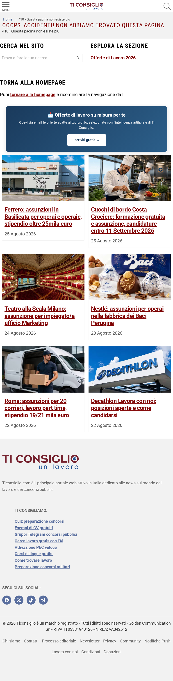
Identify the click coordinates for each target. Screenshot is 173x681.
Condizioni (90, 651)
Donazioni (112, 651)
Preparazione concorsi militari (42, 566)
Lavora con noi (65, 651)
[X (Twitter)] (18, 600)
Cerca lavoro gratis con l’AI (39, 540)
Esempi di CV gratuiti (34, 527)
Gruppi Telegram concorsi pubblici (46, 534)
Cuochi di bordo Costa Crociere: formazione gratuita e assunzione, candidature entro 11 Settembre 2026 (128, 220)
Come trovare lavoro (33, 560)
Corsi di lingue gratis (34, 553)
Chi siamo (11, 641)
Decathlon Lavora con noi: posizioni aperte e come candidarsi (123, 408)
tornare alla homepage (32, 94)
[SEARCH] (167, 6)
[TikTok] (31, 600)
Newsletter (90, 641)
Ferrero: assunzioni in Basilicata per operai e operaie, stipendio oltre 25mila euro (43, 216)
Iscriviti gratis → (86, 140)
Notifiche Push (157, 641)
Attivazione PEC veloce (36, 547)
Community (130, 641)
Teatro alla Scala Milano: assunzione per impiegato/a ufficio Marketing (40, 315)
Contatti (31, 641)
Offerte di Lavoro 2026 (113, 57)
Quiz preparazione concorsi (39, 521)
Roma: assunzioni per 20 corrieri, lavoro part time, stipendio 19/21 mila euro (37, 408)
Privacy (109, 641)
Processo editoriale (59, 641)
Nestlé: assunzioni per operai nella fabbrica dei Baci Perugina (127, 315)
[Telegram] (43, 600)
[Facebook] (6, 600)
